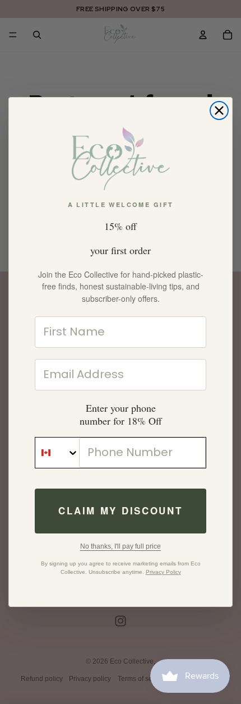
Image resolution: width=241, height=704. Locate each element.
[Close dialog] (219, 110)
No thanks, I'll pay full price (120, 546)
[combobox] (57, 453)
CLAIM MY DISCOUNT (120, 510)
